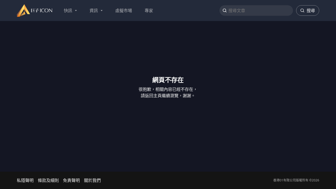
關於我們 (92, 180)
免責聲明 (71, 180)
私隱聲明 (25, 180)
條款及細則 (48, 180)
